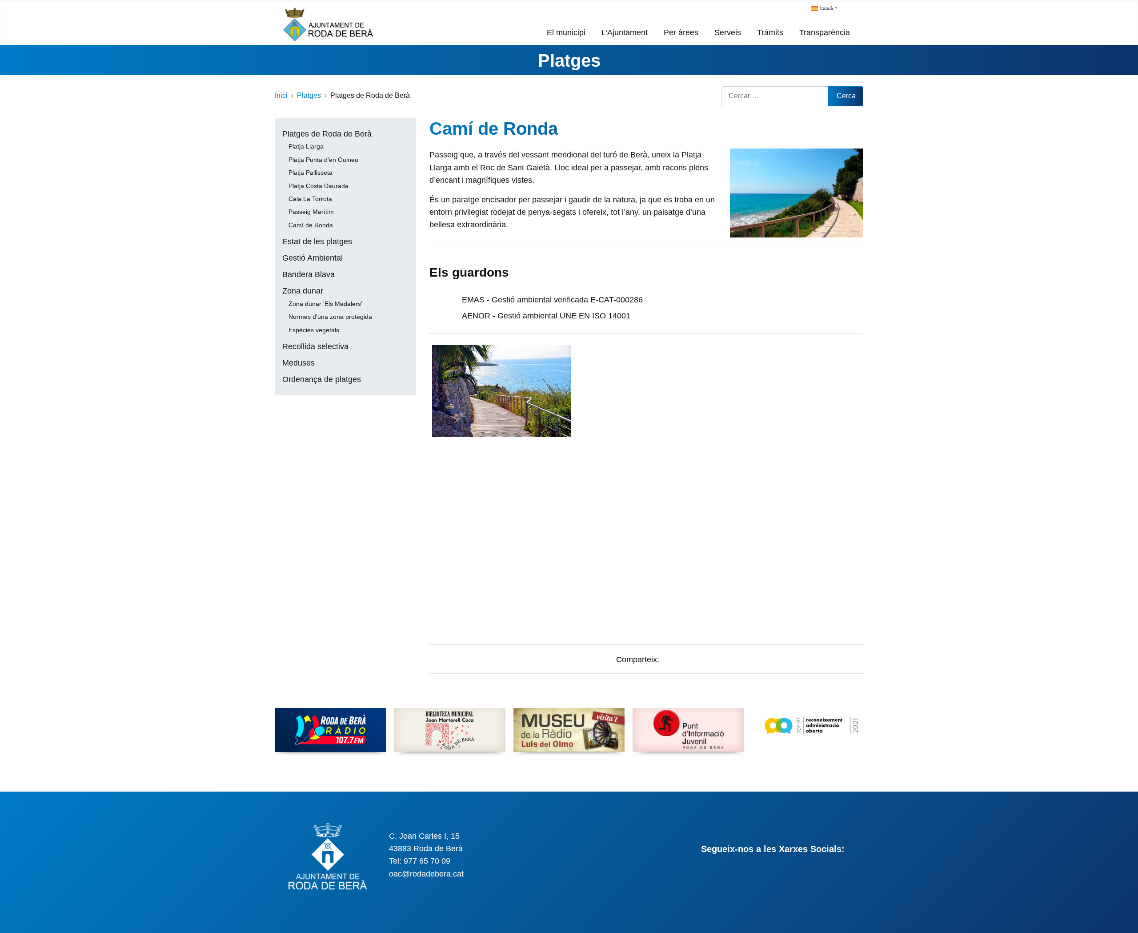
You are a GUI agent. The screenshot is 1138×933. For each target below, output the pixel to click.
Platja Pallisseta (311, 172)
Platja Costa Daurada (319, 185)
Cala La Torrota (310, 198)
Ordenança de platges (321, 379)
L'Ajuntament (624, 32)
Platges (569, 60)
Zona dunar (302, 290)
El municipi (566, 32)
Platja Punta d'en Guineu (323, 159)
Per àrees (681, 32)
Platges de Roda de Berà (327, 133)
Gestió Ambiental (312, 257)
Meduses (298, 362)
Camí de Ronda (311, 225)
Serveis (727, 32)
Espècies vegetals (314, 330)
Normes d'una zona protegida (330, 316)
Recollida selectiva (315, 346)
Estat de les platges (317, 241)
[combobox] (774, 96)
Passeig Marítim (311, 211)
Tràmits (770, 32)
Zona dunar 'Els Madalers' (325, 303)
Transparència (824, 32)
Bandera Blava (308, 274)
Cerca (846, 96)
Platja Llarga (306, 146)
